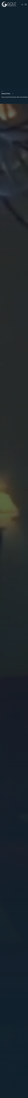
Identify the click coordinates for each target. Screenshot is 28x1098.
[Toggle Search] (22, 4)
